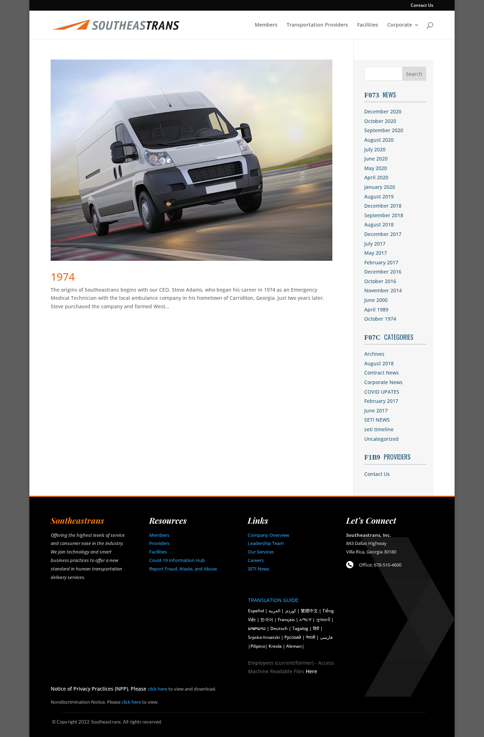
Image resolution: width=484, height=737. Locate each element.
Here (311, 671)
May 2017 (375, 252)
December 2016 (382, 271)
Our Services (261, 551)
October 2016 (380, 281)
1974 (63, 276)
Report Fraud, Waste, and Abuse (183, 569)
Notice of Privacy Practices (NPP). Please (99, 688)
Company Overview (268, 535)
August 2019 (379, 196)
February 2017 (381, 262)
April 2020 (376, 177)
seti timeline (379, 429)
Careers (256, 560)
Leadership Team (266, 543)
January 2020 (379, 187)
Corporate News (383, 382)
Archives (374, 353)
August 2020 (379, 139)
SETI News (258, 569)
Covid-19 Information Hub (177, 560)
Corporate (399, 25)
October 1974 (380, 318)
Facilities (367, 25)
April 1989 (376, 309)
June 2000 (376, 300)
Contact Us (422, 5)
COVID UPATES (381, 391)
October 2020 (380, 121)
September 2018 (383, 215)
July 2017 (374, 243)
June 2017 (376, 410)
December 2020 (382, 111)
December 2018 (382, 205)
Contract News (381, 372)
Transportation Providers (317, 25)
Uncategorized (381, 438)
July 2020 (374, 149)
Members (266, 25)
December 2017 (382, 234)
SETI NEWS (377, 419)
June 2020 (376, 158)
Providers (159, 543)
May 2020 (375, 168)
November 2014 (383, 290)
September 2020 (383, 130)
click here (157, 689)
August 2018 (379, 224)
